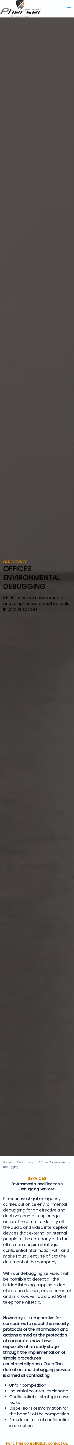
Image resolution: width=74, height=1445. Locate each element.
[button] (69, 8)
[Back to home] (20, 8)
